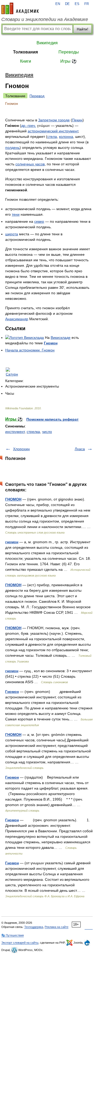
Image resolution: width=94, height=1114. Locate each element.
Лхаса (80, 449)
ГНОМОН (13, 499)
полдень (12, 147)
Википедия (47, 43)
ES (77, 4)
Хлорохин (21, 449)
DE (67, 4)
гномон (11, 542)
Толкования (25, 52)
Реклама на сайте (56, 926)
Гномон (50, 343)
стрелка (33, 432)
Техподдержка (33, 926)
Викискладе (60, 337)
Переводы (68, 52)
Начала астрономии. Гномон (30, 350)
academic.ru (20, 8)
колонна (66, 136)
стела (52, 136)
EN (57, 4)
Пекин (77, 120)
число (47, 432)
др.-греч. (28, 125)
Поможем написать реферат (52, 419)
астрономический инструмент (53, 131)
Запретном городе (54, 120)
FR (86, 4)
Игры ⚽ (68, 61)
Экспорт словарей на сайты (19, 942)
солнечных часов (30, 164)
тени (16, 214)
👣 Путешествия (12, 935)
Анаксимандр (16, 319)
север (39, 221)
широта (11, 234)
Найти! (82, 29)
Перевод (37, 96)
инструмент (15, 432)
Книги (25, 61)
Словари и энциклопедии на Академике (44, 19)
